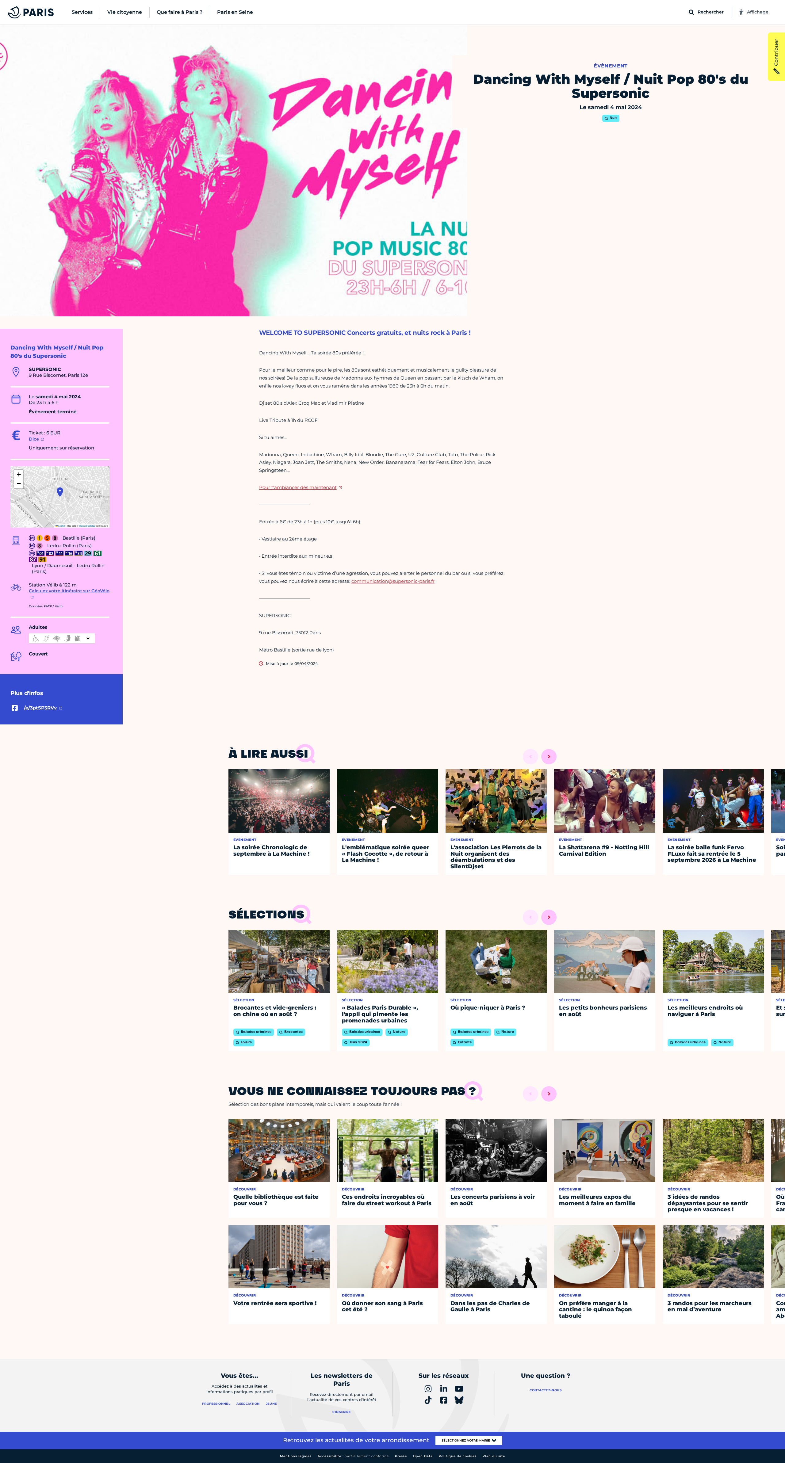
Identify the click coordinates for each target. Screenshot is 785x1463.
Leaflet (61, 525)
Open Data (423, 1456)
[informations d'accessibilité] (62, 638)
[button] (60, 492)
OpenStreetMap (87, 525)
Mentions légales (296, 1456)
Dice (34, 439)
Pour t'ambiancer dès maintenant (298, 487)
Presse (401, 1456)
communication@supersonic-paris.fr (393, 581)
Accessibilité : (353, 1456)
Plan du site (494, 1456)
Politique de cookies (458, 1456)
